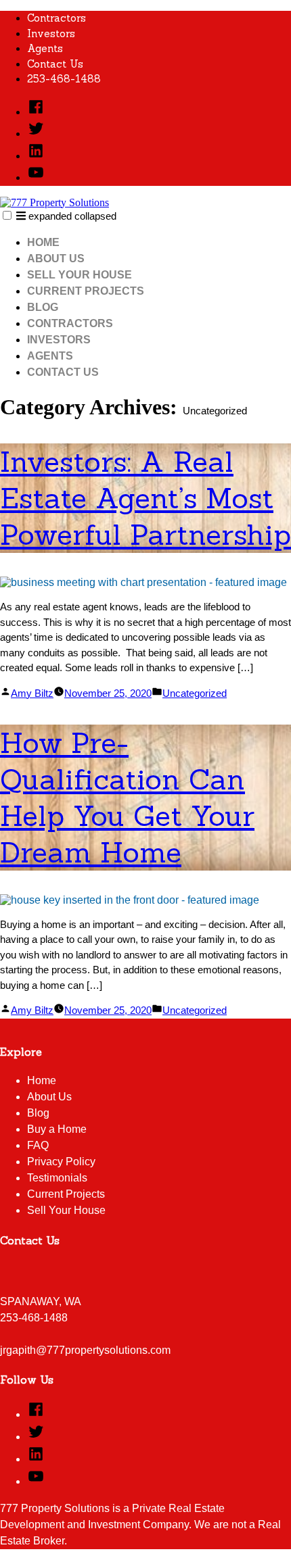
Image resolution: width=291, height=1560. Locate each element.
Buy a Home (57, 1129)
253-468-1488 (64, 78)
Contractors (56, 17)
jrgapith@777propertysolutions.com (85, 1350)
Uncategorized (194, 693)
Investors (51, 33)
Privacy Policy (61, 1161)
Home (43, 242)
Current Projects (85, 291)
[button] (7, 215)
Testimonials (57, 1178)
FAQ (38, 1145)
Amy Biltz (32, 693)
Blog (42, 307)
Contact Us (55, 63)
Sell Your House (79, 275)
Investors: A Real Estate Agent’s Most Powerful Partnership (145, 498)
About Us (56, 258)
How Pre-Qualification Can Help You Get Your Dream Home (127, 798)
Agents (45, 48)
